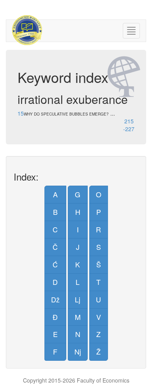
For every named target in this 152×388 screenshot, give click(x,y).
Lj (77, 299)
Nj (77, 351)
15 (21, 113)
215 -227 (128, 125)
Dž (55, 299)
